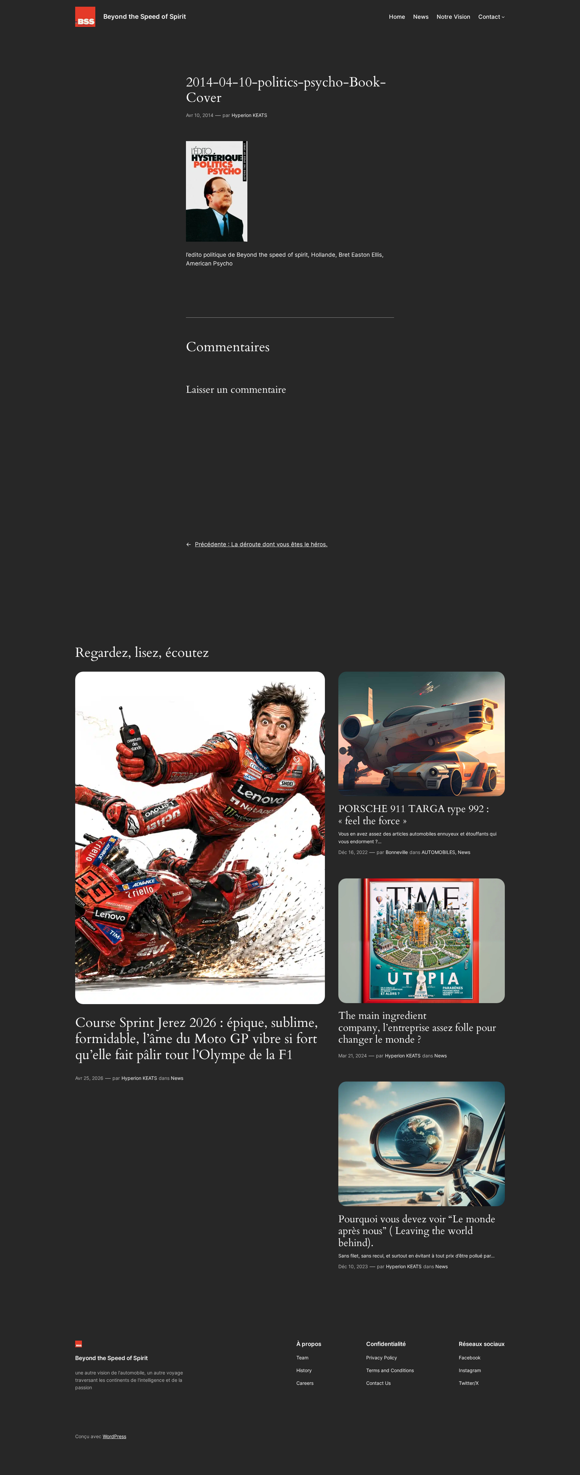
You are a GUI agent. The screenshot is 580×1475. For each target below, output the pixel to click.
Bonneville (397, 852)
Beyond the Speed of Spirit (144, 16)
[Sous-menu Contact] (503, 16)
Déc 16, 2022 (353, 852)
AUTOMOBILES (438, 852)
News (177, 1078)
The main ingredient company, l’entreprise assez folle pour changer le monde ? (417, 1028)
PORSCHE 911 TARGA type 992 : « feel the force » (413, 815)
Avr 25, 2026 (89, 1078)
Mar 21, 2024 (352, 1055)
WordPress (114, 1436)
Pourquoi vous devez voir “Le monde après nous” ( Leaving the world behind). (416, 1231)
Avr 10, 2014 (199, 115)
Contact (489, 16)
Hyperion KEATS (249, 115)
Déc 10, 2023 (353, 1266)
